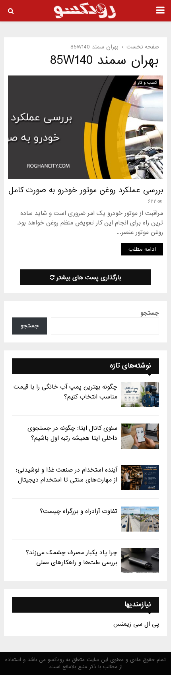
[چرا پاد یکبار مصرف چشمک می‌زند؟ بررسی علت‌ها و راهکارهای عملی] (140, 560)
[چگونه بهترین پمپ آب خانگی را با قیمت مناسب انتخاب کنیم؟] (140, 394)
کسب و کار (147, 82)
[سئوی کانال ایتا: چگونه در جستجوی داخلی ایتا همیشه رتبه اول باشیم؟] (140, 436)
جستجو (149, 313)
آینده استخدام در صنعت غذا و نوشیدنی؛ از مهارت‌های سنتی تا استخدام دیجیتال (66, 475)
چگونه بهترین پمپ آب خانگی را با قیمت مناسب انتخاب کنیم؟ (65, 392)
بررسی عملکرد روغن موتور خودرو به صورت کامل (85, 190)
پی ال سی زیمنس (136, 624)
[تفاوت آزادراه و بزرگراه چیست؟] (140, 519)
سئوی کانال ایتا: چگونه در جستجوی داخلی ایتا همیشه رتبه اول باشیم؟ (72, 433)
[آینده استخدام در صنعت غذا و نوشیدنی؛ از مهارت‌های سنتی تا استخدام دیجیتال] (140, 477)
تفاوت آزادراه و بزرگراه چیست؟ (78, 511)
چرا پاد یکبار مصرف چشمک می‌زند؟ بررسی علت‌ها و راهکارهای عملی (71, 557)
